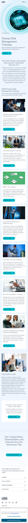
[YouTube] (9, 502)
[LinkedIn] (2, 502)
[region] (14, 515)
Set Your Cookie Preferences (14, 516)
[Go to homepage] (3, 2)
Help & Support (6, 481)
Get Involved (5, 489)
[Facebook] (13, 502)
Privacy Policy (4, 505)
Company (4, 477)
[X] (6, 502)
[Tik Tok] (16, 502)
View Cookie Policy (14, 513)
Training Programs (7, 485)
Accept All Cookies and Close (14, 520)
